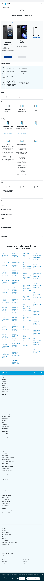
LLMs (3, 555)
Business (7, 0)
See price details (10, 52)
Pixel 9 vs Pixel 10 (36, 257)
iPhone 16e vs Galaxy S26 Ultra (5, 306)
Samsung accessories (6, 501)
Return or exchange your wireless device (10, 521)
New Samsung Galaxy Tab (7, 484)
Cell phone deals (5, 451)
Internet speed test (5, 437)
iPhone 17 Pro (4, 398)
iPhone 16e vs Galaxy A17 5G (4, 327)
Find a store (34, 0)
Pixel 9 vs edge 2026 (27, 308)
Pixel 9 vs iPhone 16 (26, 264)
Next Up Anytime (5, 428)
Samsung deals (5, 455)
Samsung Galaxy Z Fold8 (6, 409)
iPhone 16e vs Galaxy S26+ (4, 310)
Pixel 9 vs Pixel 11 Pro (27, 258)
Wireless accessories (6, 389)
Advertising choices (26, 559)
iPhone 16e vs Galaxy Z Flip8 (4, 296)
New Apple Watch (5, 486)
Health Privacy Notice (26, 565)
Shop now (8, 57)
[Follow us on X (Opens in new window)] (34, 372)
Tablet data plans (5, 424)
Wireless (7, 368)
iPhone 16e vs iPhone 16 (4, 269)
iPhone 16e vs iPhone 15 (4, 350)
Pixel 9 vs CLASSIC (26, 338)
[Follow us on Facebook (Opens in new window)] (37, 372)
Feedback (3, 551)
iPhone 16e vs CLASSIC (4, 357)
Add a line (4, 420)
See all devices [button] (6, 7)
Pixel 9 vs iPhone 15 (26, 333)
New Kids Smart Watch (6, 492)
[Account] (41, 3)
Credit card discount (6, 459)
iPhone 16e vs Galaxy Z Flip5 (15, 286)
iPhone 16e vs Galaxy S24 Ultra (26, 252)
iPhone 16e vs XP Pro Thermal (15, 290)
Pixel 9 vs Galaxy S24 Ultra (36, 352)
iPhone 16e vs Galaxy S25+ (15, 317)
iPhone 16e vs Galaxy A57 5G (4, 313)
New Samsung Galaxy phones (7, 470)
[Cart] (39, 4)
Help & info (4, 538)
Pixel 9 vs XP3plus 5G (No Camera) (36, 324)
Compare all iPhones (4, 252)
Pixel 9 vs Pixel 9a (36, 342)
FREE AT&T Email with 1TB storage (7, 553)
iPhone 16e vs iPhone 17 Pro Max (5, 259)
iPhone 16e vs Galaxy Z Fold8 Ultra (6, 279)
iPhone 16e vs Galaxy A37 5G (4, 330)
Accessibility (4, 565)
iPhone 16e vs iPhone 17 (4, 293)
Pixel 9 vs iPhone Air (26, 288)
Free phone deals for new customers (9, 461)
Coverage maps (4, 561)
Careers (3, 536)
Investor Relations (5, 532)
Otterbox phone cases (6, 503)
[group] (22, 377)
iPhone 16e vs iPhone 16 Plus (4, 343)
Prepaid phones (5, 391)
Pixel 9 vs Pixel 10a (26, 306)
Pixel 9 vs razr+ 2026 (27, 290)
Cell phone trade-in (5, 441)
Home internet (5, 383)
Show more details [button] (8, 115)
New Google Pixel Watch (6, 490)
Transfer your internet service (7, 443)
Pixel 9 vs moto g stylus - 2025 (26, 344)
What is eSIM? (4, 518)
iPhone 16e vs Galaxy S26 (4, 273)
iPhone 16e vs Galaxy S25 (15, 283)
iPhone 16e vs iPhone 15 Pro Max (15, 269)
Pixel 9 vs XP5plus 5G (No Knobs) (36, 321)
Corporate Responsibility (6, 534)
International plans (5, 418)
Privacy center (25, 561)
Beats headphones (5, 505)
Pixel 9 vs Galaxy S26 (27, 266)
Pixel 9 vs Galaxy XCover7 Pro (36, 260)
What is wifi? (4, 523)
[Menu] (2, 3)
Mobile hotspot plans (6, 426)
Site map (3, 559)
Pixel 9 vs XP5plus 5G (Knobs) (36, 331)
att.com (3, 368)
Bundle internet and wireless (7, 510)
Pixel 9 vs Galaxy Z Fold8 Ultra (26, 272)
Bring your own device (6, 439)
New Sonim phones (5, 476)
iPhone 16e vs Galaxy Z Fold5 (15, 296)
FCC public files (25, 570)
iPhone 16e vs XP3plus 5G (15, 310)
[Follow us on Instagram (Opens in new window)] (39, 372)
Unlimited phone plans (6, 416)
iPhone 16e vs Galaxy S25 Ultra (15, 279)
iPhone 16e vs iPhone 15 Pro (15, 306)
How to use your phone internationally (9, 514)
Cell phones (4, 379)
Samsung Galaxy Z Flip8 (6, 411)
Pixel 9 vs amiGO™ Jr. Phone (36, 252)
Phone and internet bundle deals (8, 457)
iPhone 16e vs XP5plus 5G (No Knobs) (15, 331)
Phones (10, 368)
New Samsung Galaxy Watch (7, 488)
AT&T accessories (5, 499)
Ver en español (40, 0)
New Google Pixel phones (7, 472)
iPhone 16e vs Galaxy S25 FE (4, 333)
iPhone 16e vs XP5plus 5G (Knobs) (16, 343)
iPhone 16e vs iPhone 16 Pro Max (5, 354)
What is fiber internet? (6, 516)
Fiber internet (4, 381)
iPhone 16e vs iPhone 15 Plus (15, 313)
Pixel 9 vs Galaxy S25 (37, 276)
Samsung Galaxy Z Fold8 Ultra (7, 406)
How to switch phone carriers (7, 435)
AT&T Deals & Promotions (7, 449)
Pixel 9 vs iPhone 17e (27, 275)
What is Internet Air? (6, 512)
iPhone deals (4, 453)
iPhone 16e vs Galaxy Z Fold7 (15, 300)
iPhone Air (4, 400)
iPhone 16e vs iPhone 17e (4, 283)
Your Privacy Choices (26, 563)
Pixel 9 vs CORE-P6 (26, 324)
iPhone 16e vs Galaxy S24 (15, 339)
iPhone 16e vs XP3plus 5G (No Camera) (15, 335)
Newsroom (4, 530)
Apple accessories (5, 497)
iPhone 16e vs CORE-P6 (4, 340)
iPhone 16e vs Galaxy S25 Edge (5, 337)
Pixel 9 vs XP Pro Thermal (36, 283)
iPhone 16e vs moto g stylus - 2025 (16, 252)
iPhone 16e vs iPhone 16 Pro (15, 273)
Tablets (3, 385)
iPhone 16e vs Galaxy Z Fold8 (4, 286)
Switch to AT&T (5, 433)
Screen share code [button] (5, 544)
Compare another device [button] (36, 37)
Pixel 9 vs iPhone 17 (26, 283)
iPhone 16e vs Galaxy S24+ (15, 303)
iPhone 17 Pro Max (5, 396)
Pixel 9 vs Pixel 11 (26, 280)
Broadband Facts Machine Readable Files (9, 542)
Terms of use (4, 563)
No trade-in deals (5, 463)
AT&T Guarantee (5, 540)
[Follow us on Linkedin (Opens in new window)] (41, 372)
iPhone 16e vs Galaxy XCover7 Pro (16, 266)
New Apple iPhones (5, 468)
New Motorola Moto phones (7, 474)
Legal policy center (5, 570)
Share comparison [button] (22, 19)
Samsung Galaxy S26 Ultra (7, 404)
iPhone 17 (3, 402)
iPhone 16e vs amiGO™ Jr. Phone (15, 256)
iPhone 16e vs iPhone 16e (15, 259)
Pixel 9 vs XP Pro (36, 318)
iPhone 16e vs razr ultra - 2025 (15, 276)
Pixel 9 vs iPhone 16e (37, 255)
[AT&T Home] (7, 3)
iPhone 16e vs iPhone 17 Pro (4, 266)
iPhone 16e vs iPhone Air (4, 300)
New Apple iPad (5, 482)
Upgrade (3, 422)
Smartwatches (5, 387)
